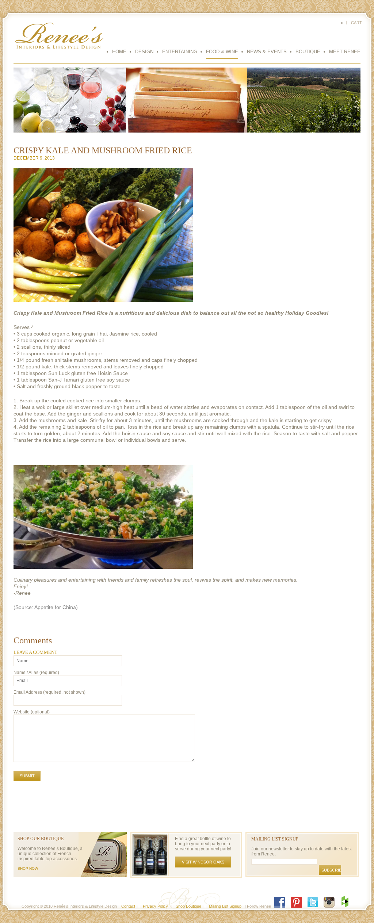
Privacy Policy (155, 906)
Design (144, 51)
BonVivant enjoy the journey (59, 39)
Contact (128, 906)
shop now (28, 868)
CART (356, 22)
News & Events (267, 51)
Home (119, 51)
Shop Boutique (188, 906)
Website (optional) (32, 712)
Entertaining (179, 51)
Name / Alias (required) (36, 672)
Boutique (307, 51)
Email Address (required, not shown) (49, 692)
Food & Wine (222, 51)
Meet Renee (344, 51)
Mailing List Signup (225, 906)
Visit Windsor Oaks (203, 862)
